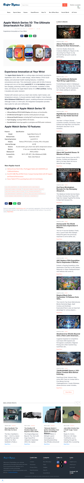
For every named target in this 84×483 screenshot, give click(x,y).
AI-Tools (74, 12)
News (8, 12)
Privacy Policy (35, 472)
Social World (65, 12)
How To (44, 12)
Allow (22, 476)
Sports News (17, 12)
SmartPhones (35, 12)
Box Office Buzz (54, 12)
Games (26, 12)
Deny (29, 476)
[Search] (64, 5)
